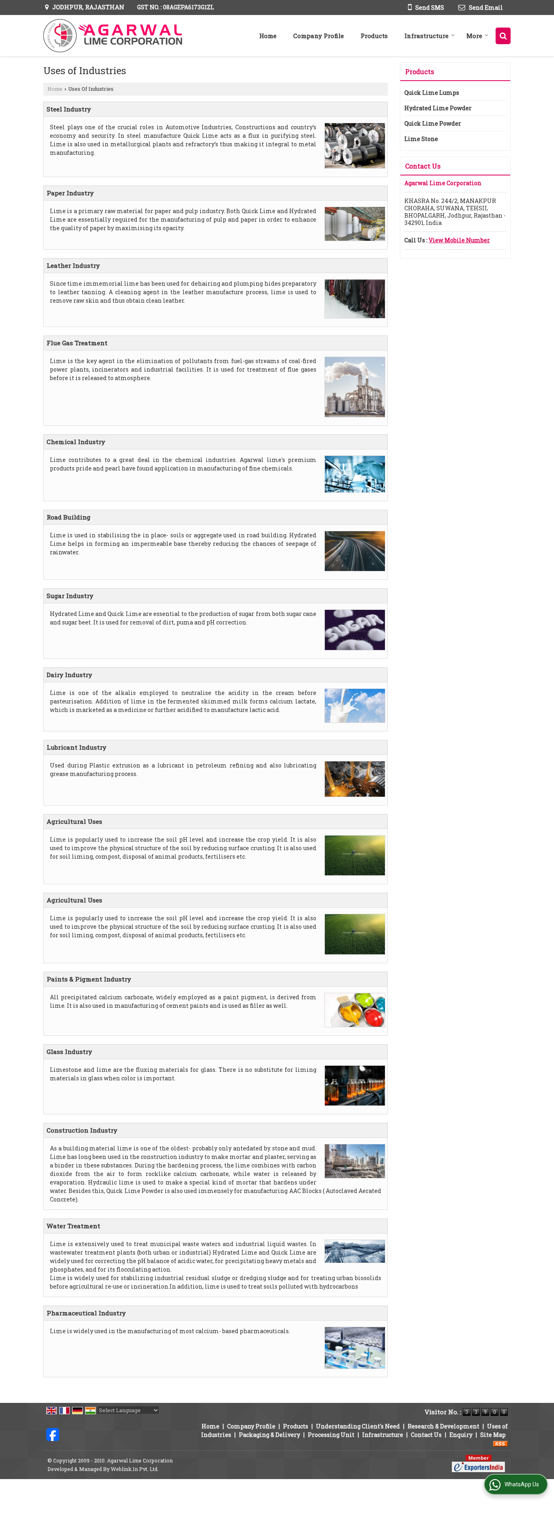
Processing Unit (331, 1435)
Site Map (493, 1435)
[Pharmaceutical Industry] (352, 1326)
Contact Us (426, 1435)
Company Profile (318, 36)
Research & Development (443, 1426)
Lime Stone (421, 139)
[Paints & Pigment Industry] (352, 992)
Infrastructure (426, 36)
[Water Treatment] (352, 1239)
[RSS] (500, 1443)
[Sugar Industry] (352, 609)
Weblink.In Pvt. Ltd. (135, 1469)
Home (268, 36)
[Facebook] (52, 1434)
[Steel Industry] (352, 122)
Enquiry (460, 1435)
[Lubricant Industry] (352, 761)
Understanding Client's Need (358, 1426)
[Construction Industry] (352, 1144)
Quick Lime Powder (432, 123)
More (474, 36)
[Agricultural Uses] (352, 835)
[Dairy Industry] (352, 688)
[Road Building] (352, 530)
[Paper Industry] (352, 206)
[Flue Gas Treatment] (352, 356)
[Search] (503, 36)
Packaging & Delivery (269, 1435)
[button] (459, 240)
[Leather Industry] (352, 279)
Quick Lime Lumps (431, 92)
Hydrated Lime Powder (438, 108)
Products (374, 36)
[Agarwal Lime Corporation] (113, 35)
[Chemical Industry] (352, 455)
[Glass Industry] (352, 1065)
